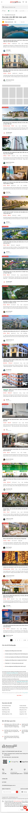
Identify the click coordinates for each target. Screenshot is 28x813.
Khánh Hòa (6, 709)
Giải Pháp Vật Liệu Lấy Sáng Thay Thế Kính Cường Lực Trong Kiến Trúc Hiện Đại (11, 731)
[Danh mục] (2, 2)
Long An (23, 711)
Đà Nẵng (5, 707)
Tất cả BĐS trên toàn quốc (10, 14)
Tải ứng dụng (18, 2)
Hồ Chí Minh (6, 705)
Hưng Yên (23, 714)
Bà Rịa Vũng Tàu (7, 714)
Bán (3, 14)
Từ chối (21, 809)
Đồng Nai (23, 709)
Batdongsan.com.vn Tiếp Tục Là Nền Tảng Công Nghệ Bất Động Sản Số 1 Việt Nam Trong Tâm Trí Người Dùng (11, 725)
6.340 (25, 640)
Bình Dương (23, 707)
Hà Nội (23, 705)
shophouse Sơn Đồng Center (12, 673)
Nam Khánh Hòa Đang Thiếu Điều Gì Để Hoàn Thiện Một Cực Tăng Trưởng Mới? (11, 737)
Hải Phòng (6, 711)
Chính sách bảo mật (18, 801)
